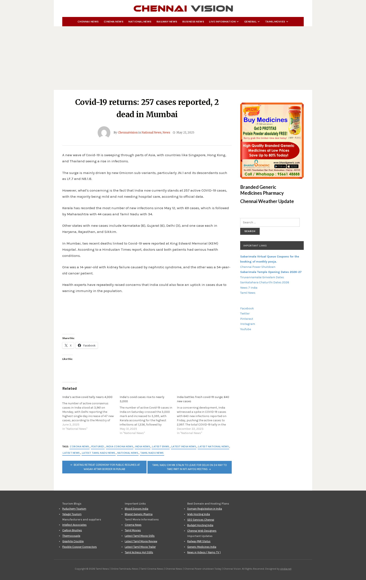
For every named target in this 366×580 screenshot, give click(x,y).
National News (139, 21)
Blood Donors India (136, 508)
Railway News (167, 21)
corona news (79, 446)
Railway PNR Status (199, 541)
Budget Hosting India (200, 525)
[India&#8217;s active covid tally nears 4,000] (91, 413)
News (166, 132)
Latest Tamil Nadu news (98, 452)
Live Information (222, 21)
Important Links (255, 245)
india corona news (119, 446)
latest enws (160, 446)
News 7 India (248, 287)
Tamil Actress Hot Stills (139, 552)
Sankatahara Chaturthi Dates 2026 (264, 282)
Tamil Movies (275, 21)
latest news (71, 452)
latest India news (183, 446)
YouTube (245, 329)
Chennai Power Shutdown (257, 267)
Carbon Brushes (72, 530)
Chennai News (88, 21)
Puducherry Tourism (74, 508)
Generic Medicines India (201, 546)
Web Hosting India (198, 514)
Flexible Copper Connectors (79, 546)
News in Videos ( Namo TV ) (204, 552)
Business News (193, 21)
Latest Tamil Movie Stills (140, 535)
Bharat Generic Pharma (138, 514)
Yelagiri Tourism (72, 514)
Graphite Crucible (73, 541)
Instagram (247, 324)
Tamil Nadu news (152, 452)
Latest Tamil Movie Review (141, 541)
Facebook (247, 308)
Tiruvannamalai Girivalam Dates (262, 277)
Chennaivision (128, 132)
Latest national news (213, 446)
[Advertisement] (183, 58)
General (250, 21)
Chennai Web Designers (201, 530)
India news (142, 446)
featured (97, 446)
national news (127, 452)
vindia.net (285, 568)
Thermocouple (71, 535)
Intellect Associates (74, 524)
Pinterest (246, 319)
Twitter (245, 313)
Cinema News (113, 21)
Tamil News (247, 293)
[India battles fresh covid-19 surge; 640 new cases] (205, 415)
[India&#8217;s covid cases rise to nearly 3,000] (148, 415)
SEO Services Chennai (200, 519)
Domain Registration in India (204, 508)
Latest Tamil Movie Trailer (140, 546)
